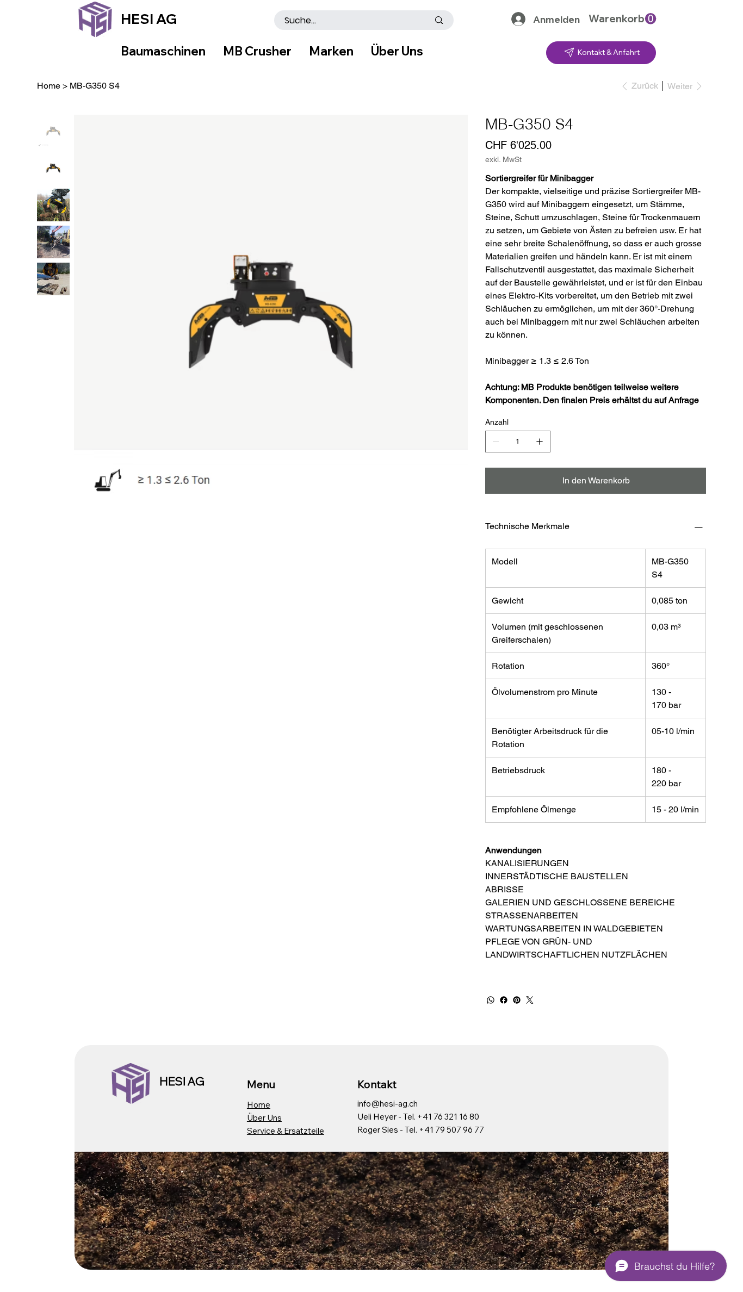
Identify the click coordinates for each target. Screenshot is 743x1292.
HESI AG (149, 18)
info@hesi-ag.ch (387, 1103)
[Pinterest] (516, 1000)
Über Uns (264, 1118)
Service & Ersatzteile (285, 1131)
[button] (622, 19)
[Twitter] (529, 1000)
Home (258, 1105)
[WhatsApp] (490, 1000)
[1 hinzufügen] (539, 441)
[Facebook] (503, 1000)
